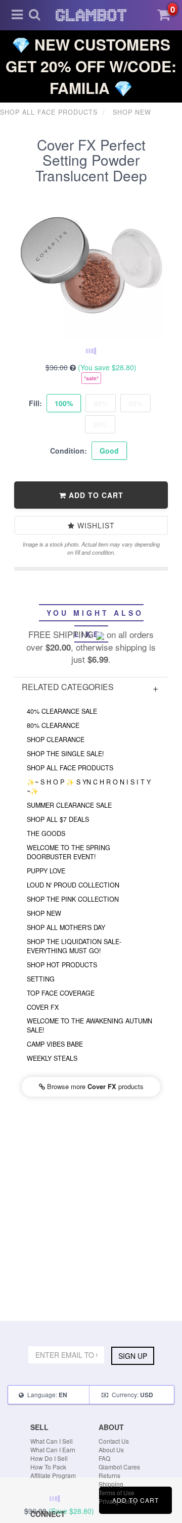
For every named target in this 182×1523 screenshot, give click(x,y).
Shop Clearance (55, 739)
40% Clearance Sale (62, 711)
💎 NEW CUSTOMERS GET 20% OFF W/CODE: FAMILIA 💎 (91, 66)
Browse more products (94, 1086)
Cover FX (43, 1007)
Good (109, 451)
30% (100, 424)
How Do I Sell (49, 1458)
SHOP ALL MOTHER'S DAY (66, 927)
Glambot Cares (119, 1466)
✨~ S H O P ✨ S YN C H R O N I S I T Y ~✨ (89, 786)
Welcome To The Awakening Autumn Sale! (89, 1025)
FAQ (104, 1458)
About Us (111, 1449)
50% (135, 403)
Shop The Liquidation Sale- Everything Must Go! (74, 946)
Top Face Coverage (61, 993)
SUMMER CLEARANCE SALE (69, 805)
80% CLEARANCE (53, 725)
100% (64, 403)
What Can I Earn (52, 1449)
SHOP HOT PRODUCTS (62, 964)
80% (101, 403)
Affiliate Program (53, 1475)
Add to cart (94, 495)
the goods (46, 833)
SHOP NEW (44, 913)
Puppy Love (46, 870)
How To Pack (48, 1466)
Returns (109, 1475)
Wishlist (95, 525)
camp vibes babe (55, 1044)
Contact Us (114, 1441)
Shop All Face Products (70, 767)
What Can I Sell (51, 1441)
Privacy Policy (118, 1501)
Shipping (111, 1484)
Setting (41, 979)
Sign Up (132, 1356)
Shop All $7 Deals (58, 819)
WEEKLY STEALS (52, 1058)
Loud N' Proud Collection (73, 885)
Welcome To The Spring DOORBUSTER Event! (68, 852)
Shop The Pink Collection (73, 899)
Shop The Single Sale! (65, 753)
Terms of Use (116, 1492)
